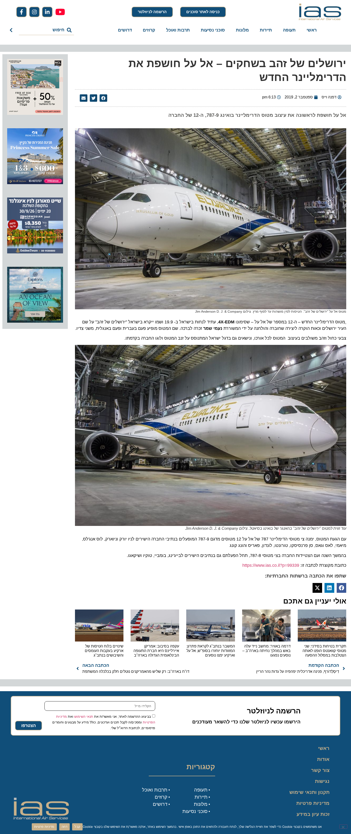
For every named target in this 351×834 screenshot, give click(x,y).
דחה (65, 827)
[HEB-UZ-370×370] (35, 113)
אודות (323, 759)
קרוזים (149, 30)
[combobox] (46, 30)
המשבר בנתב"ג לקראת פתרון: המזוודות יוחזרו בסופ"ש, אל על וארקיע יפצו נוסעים (210, 650)
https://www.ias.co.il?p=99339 (270, 565)
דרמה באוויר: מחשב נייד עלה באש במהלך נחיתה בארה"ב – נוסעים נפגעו (266, 650)
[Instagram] (34, 12)
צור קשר (320, 770)
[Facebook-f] (21, 12)
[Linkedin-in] (47, 12)
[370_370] (35, 182)
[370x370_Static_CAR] (35, 321)
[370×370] (35, 252)
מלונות (242, 30)
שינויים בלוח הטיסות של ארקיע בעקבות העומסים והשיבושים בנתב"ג (104, 650)
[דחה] (343, 826)
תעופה (289, 30)
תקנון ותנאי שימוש (309, 792)
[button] (103, 98)
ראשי (312, 30)
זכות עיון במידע (313, 814)
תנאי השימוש (83, 716)
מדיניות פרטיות (313, 803)
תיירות (266, 30)
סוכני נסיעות (213, 30)
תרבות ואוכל (178, 30)
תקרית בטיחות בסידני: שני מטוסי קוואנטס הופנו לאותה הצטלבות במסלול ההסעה (324, 650)
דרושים (125, 30)
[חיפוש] (12, 30)
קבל (77, 827)
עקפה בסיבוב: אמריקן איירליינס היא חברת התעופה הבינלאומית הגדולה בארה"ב (156, 650)
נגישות (322, 781)
